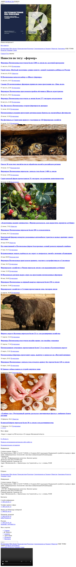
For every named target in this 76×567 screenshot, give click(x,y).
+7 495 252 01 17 (6, 502)
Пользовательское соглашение (10, 445)
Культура (3, 50)
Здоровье (10, 50)
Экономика (61, 48)
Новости (8, 532)
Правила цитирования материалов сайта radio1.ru (16, 442)
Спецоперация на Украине (42, 48)
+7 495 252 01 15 (6, 506)
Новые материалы (7, 42)
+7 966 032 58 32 (6, 511)
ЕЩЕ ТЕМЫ (69, 48)
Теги (7, 53)
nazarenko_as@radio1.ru (8, 524)
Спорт (15, 50)
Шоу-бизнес (13, 48)
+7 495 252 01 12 (6, 516)
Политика (30, 48)
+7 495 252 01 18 (6, 522)
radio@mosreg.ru (6, 518)
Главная (3, 53)
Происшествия (22, 48)
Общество (54, 48)
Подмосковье (5, 48)
